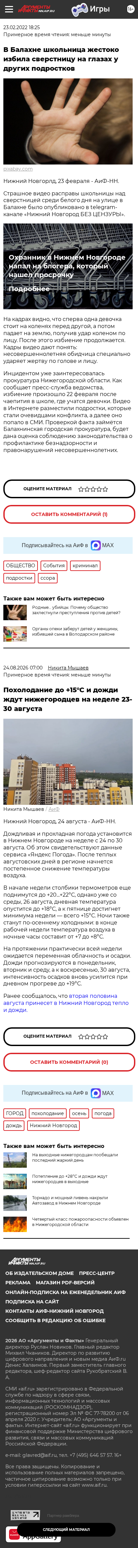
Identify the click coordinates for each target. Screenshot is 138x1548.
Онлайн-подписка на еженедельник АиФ (65, 1292)
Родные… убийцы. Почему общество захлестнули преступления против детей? (76, 610)
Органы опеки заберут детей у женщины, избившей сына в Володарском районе (75, 631)
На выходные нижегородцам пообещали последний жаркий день (75, 1157)
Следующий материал (66, 1530)
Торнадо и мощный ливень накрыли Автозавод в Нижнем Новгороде (70, 1200)
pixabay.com (18, 169)
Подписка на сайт (32, 1302)
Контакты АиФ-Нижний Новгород (54, 1311)
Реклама (17, 1283)
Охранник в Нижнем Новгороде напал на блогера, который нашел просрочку (67, 266)
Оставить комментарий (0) (69, 1062)
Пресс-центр (97, 1273)
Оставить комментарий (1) (69, 514)
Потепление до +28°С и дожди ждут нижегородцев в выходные (70, 1179)
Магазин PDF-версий (65, 1283)
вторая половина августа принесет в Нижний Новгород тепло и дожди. (66, 1003)
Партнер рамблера (63, 1515)
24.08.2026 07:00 (23, 668)
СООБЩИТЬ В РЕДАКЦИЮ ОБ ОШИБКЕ (55, 1320)
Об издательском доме (39, 1273)
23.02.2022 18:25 (21, 27)
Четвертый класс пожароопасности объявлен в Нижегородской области (80, 1222)
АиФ (54, 809)
